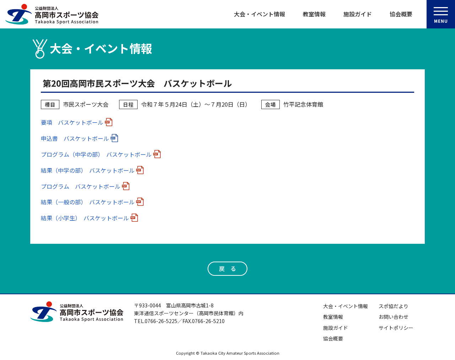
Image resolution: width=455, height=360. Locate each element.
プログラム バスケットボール (81, 186)
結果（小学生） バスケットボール (85, 218)
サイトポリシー (396, 327)
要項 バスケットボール (72, 122)
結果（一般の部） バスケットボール (88, 202)
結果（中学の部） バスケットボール (88, 170)
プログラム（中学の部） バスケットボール (96, 154)
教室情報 (314, 14)
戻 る (227, 268)
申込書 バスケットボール (75, 138)
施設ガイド (357, 14)
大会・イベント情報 (259, 14)
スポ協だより (393, 306)
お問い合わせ (393, 316)
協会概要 (401, 14)
